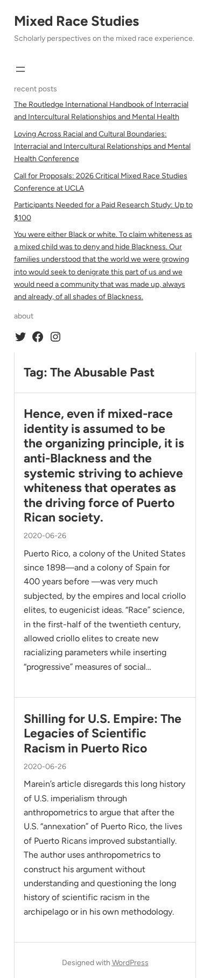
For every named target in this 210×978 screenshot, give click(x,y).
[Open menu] (20, 69)
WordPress (130, 962)
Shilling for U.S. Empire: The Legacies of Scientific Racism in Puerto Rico (102, 734)
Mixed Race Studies (76, 21)
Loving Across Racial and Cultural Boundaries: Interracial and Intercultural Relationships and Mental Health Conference (102, 146)
